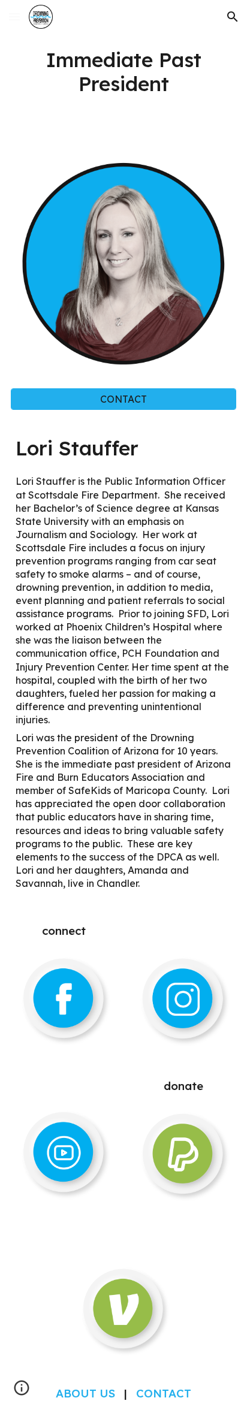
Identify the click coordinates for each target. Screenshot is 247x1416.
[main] (123, 72)
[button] (14, 16)
